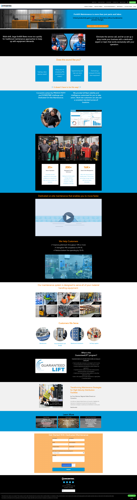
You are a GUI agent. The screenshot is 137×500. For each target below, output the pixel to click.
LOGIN (134, 6)
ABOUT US (94, 2)
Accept (132, 495)
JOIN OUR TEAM (101, 2)
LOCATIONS (108, 2)
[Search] (127, 2)
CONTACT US (115, 2)
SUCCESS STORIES (128, 6)
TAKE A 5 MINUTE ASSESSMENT (98, 26)
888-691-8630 (122, 2)
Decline (132, 498)
